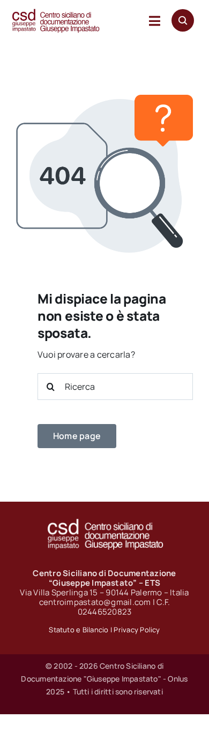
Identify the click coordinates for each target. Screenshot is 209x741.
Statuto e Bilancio (78, 629)
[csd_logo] (56, 12)
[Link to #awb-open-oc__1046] (182, 20)
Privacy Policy (137, 629)
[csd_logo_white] (104, 522)
